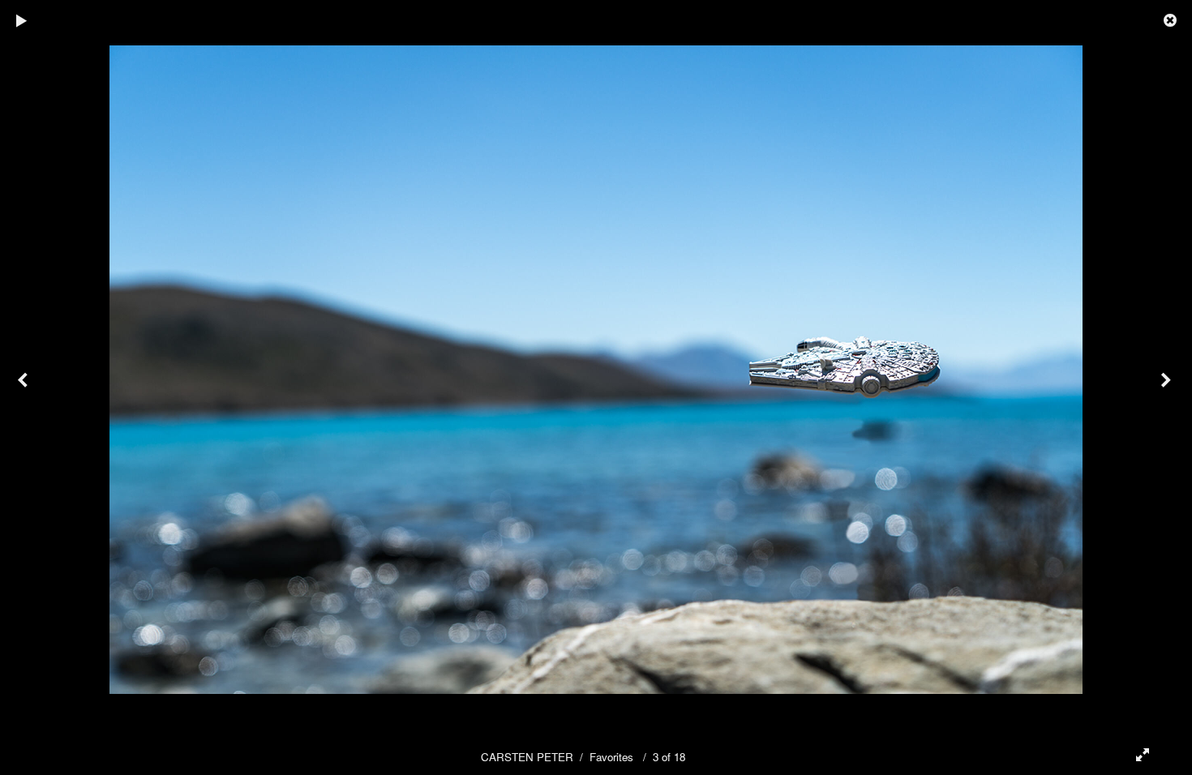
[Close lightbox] (1171, 20)
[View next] (1167, 387)
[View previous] (24, 387)
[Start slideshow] (22, 20)
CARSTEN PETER (527, 756)
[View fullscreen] (1135, 754)
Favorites (611, 756)
